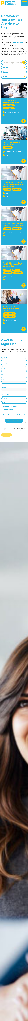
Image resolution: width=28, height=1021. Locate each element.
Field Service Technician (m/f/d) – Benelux (11, 143)
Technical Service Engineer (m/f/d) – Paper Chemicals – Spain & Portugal (13, 184)
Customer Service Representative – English (11, 101)
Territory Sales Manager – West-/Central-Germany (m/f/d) (12, 308)
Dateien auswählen (14, 421)
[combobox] (14, 382)
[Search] (24, 62)
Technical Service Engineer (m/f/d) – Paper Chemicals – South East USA (13, 264)
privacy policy (20, 430)
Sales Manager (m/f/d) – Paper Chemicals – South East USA (13, 224)
